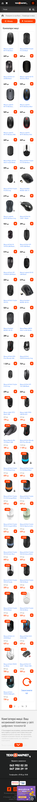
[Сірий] (32, 317)
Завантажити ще (26, 691)
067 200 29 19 (18, 768)
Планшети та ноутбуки (13, 16)
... (18, 706)
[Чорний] (16, 289)
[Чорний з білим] (16, 292)
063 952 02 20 (18, 765)
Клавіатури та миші (28, 16)
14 (22, 706)
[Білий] (32, 320)
